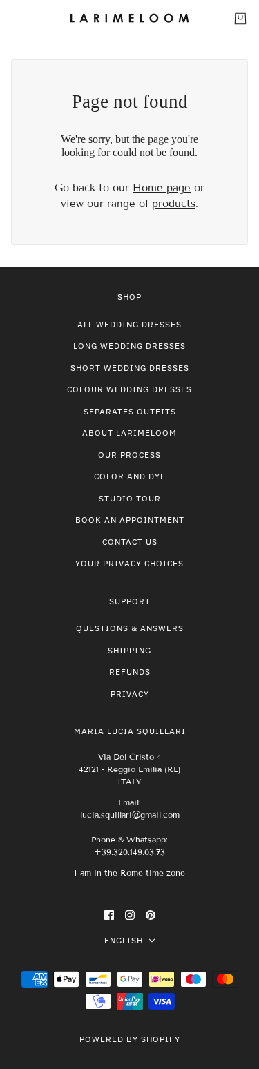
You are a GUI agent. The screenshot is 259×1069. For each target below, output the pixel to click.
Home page (162, 188)
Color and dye (130, 476)
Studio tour (130, 498)
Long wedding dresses (129, 345)
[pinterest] (150, 914)
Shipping (129, 650)
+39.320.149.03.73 (129, 852)
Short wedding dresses (129, 368)
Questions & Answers (130, 628)
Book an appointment (129, 519)
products (173, 204)
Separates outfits (130, 411)
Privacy (130, 693)
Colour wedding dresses (129, 389)
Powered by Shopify (129, 1039)
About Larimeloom (129, 432)
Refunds (130, 671)
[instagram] (129, 914)
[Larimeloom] (129, 19)
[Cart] (240, 18)
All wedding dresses (129, 324)
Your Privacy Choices (129, 563)
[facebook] (109, 914)
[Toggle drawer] (18, 19)
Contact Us (129, 542)
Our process (129, 455)
